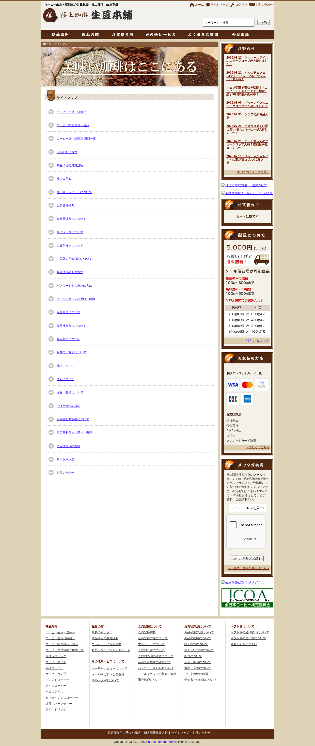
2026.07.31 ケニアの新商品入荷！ (247, 116)
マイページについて (70, 232)
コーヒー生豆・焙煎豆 (71, 112)
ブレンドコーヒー (57, 680)
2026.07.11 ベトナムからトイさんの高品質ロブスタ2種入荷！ (247, 160)
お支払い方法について (71, 352)
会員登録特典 (65, 205)
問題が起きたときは (244, 644)
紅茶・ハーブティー (59, 703)
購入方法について (68, 339)
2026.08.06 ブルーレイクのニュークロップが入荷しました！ (247, 104)
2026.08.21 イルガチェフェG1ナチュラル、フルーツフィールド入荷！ (246, 76)
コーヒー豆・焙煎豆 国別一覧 (76, 138)
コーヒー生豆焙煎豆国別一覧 (65, 650)
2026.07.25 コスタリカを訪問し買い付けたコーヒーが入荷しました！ (247, 129)
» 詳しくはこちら (257, 340)
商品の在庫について (197, 638)
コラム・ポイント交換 (106, 644)
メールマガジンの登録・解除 (76, 299)
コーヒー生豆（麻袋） (60, 638)
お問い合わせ (264, 4)
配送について (65, 366)
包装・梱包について (197, 662)
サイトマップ (219, 4)
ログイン (241, 4)
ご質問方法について (70, 245)
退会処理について (68, 312)
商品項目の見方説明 (70, 165)
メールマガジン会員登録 (108, 674)
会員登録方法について (71, 218)
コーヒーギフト (56, 662)
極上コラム (64, 178)
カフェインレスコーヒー (62, 697)
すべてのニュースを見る (253, 172)
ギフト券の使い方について (248, 638)
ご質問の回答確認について (74, 259)
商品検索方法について (71, 325)
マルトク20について (105, 680)
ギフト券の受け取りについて (250, 632)
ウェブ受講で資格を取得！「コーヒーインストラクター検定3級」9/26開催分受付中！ (247, 91)
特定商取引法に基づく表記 (74, 432)
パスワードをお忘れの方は (74, 285)
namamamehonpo (160, 742)
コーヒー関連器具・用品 (73, 125)
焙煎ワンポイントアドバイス (111, 650)
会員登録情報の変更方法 (154, 662)
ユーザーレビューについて (74, 192)
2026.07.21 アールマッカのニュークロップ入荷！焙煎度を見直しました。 (247, 145)
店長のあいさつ (67, 152)
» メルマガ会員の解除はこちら (248, 568)
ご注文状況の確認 (68, 406)
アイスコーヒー (56, 685)
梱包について (65, 379)
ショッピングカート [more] (247, 204)
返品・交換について (70, 392)
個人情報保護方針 (68, 446)
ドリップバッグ (56, 656)
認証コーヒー (54, 668)
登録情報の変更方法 (70, 272)
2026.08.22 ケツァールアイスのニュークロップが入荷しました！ (247, 61)
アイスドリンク (56, 709)
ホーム (199, 4)
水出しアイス (54, 691)
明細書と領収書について (73, 419)
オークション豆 (56, 674)
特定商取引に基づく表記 (124, 732)
